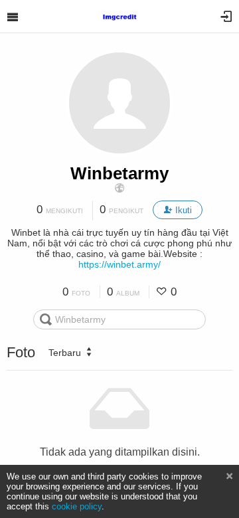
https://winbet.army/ (119, 264)
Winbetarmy (119, 173)
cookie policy (77, 506)
